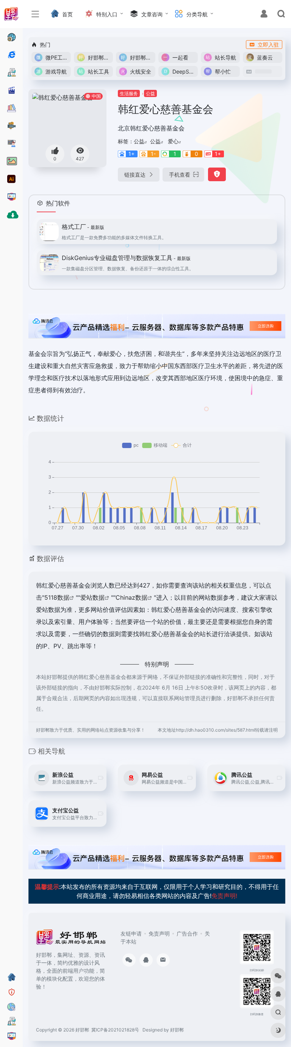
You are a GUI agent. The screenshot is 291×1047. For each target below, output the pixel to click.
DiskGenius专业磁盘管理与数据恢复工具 (126, 258)
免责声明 (159, 933)
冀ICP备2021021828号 (115, 1030)
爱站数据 (92, 597)
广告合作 (187, 933)
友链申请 (131, 933)
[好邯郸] (71, 939)
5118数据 (56, 597)
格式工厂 (83, 226)
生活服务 (129, 93)
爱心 (173, 141)
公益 (150, 93)
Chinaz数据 (131, 597)
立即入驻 (268, 44)
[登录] (264, 14)
